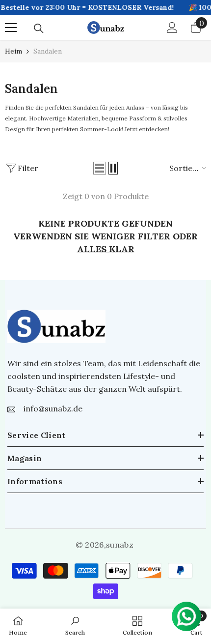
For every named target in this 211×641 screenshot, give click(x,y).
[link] (75, 625)
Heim (13, 51)
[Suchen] (39, 28)
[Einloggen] (172, 27)
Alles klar (105, 249)
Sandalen (47, 51)
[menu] (11, 27)
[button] (99, 168)
